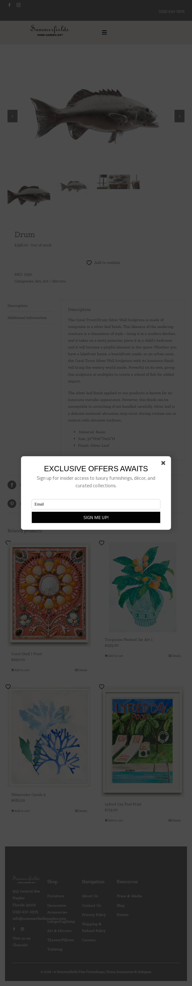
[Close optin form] (164, 464)
